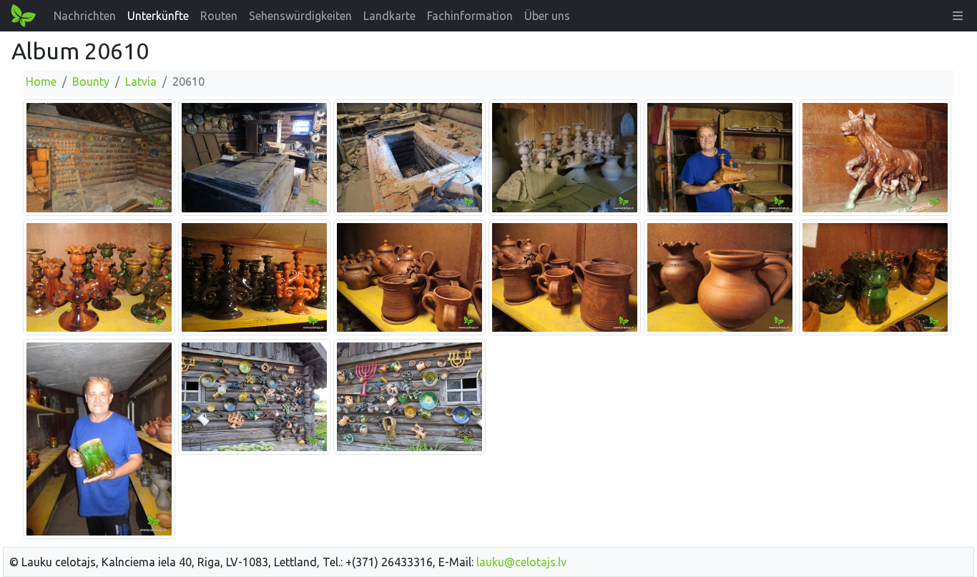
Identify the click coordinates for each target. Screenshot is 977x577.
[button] (957, 15)
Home (41, 81)
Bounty (90, 81)
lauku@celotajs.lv (521, 562)
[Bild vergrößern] (99, 156)
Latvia (141, 81)
